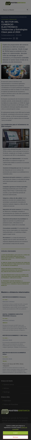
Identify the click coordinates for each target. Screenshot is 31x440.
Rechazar (15, 437)
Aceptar (15, 433)
